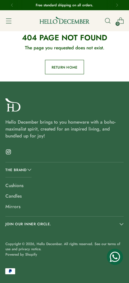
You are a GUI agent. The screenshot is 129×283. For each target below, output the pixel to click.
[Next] (117, 5)
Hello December (49, 243)
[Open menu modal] (8, 21)
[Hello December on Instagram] (9, 153)
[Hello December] (65, 21)
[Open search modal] (107, 21)
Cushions (14, 185)
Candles (13, 196)
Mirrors (12, 206)
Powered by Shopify (21, 254)
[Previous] (12, 5)
